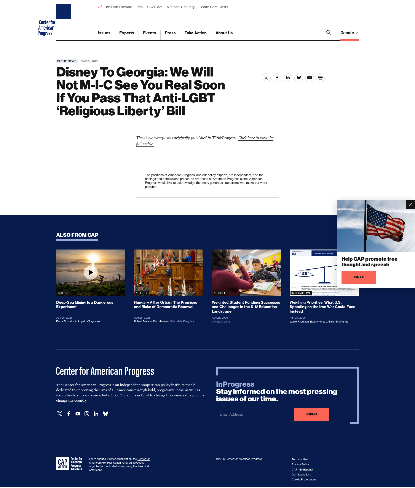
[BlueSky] (105, 413)
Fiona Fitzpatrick (66, 321)
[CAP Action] (70, 463)
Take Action (196, 32)
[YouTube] (77, 413)
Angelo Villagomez (89, 321)
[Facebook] (68, 413)
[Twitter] (59, 413)
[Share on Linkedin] (288, 77)
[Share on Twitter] (266, 77)
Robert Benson (143, 321)
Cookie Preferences (304, 479)
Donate (347, 32)
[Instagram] (86, 413)
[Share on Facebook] (277, 77)
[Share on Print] (320, 77)
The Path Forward (118, 7)
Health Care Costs (213, 7)
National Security (180, 7)
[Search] (329, 35)
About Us (224, 32)
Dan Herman (161, 321)
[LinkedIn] (96, 413)
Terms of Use (300, 459)
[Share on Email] (309, 77)
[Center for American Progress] (64, 20)
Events (149, 32)
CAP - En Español (302, 469)
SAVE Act (155, 7)
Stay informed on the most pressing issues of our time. (276, 392)
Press (170, 32)
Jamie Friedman (299, 321)
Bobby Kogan (318, 321)
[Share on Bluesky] (298, 77)
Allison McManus (337, 321)
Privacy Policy (300, 464)
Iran (140, 7)
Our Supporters (301, 474)
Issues (104, 32)
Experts (126, 32)
